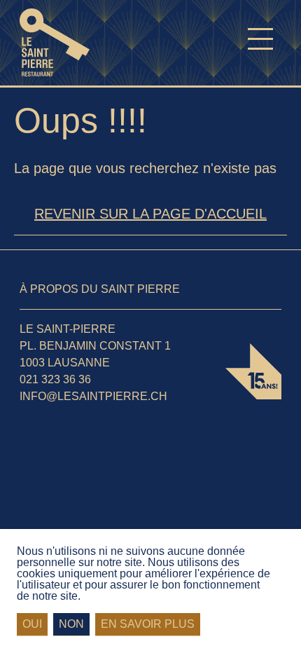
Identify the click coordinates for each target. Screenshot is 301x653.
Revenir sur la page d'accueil (150, 213)
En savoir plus (148, 624)
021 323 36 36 (55, 379)
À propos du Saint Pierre (100, 289)
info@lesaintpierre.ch (93, 396)
